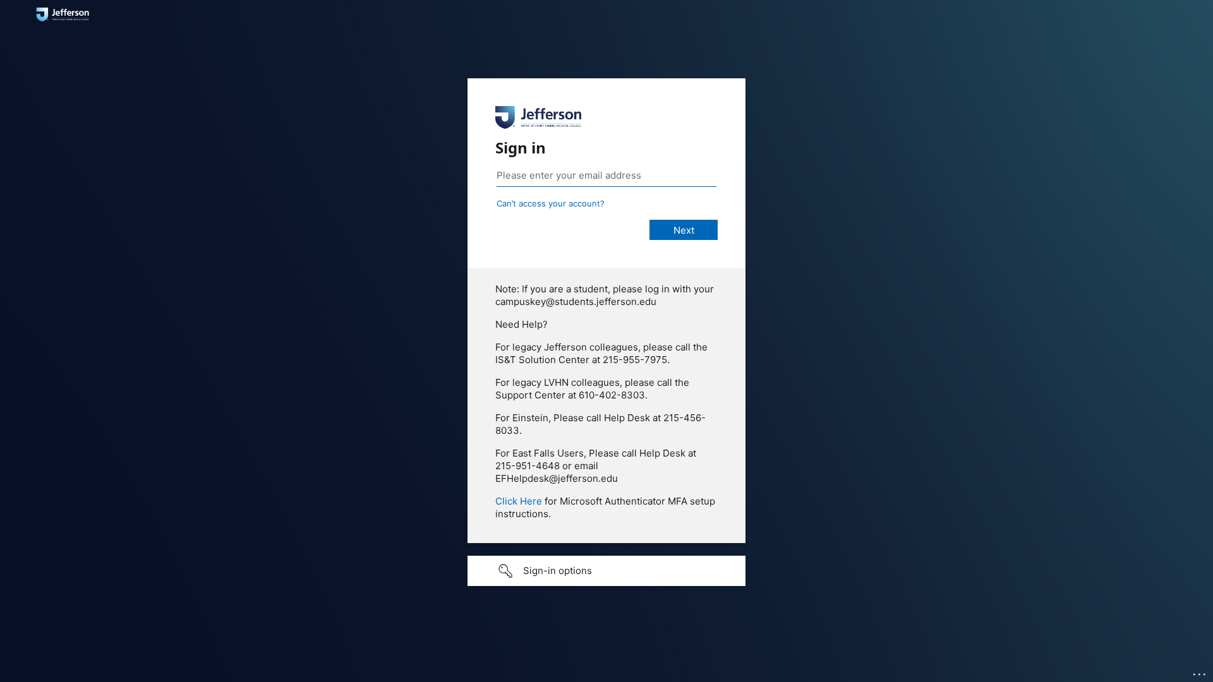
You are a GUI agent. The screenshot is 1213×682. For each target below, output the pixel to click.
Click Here (518, 501)
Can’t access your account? (551, 203)
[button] (606, 571)
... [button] (1200, 671)
